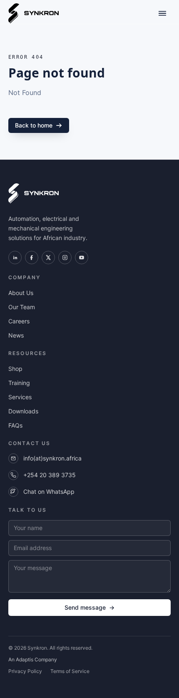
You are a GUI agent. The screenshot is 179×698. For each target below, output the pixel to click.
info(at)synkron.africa (52, 458)
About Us (20, 292)
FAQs (15, 425)
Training (19, 382)
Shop (15, 368)
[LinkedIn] (15, 257)
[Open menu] (162, 13)
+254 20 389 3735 (49, 474)
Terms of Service (70, 671)
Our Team (21, 306)
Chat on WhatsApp (49, 491)
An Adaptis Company (32, 659)
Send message (89, 607)
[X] (48, 257)
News (16, 335)
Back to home (33, 125)
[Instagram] (65, 257)
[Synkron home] (33, 13)
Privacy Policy (25, 671)
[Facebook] (31, 257)
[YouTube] (81, 257)
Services (20, 396)
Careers (19, 321)
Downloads (23, 411)
